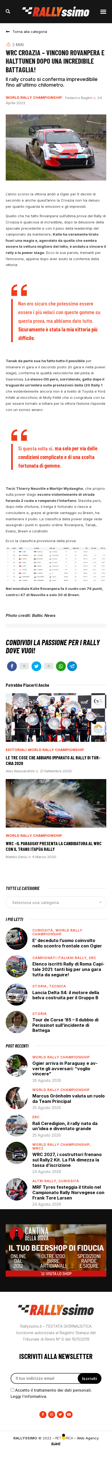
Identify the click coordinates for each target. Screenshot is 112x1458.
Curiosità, (43, 930)
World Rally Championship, (61, 1145)
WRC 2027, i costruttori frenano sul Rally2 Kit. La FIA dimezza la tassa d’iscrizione (67, 1160)
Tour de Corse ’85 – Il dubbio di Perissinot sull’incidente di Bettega (65, 1025)
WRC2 (37, 1148)
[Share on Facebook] (12, 666)
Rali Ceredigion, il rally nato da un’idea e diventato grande (65, 1126)
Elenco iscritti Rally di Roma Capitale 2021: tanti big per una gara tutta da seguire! (68, 969)
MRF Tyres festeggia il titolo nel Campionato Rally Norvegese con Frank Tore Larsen (68, 1192)
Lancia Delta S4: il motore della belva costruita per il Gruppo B (65, 995)
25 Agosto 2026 (46, 1107)
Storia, (40, 986)
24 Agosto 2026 (46, 1171)
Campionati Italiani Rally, (60, 958)
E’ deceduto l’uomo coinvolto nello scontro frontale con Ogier (67, 943)
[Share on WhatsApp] (61, 666)
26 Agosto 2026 (46, 1080)
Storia (39, 1014)
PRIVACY (55, 1452)
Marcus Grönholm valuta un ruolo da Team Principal (68, 1098)
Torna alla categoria (30, 31)
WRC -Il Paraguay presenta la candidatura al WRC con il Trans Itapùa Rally (54, 846)
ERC (92, 958)
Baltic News (43, 615)
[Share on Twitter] (36, 666)
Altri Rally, (45, 1181)
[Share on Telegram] (72, 666)
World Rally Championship (34, 98)
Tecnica (57, 986)
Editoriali (16, 750)
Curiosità (68, 1181)
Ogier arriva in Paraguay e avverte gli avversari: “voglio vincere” (65, 1068)
